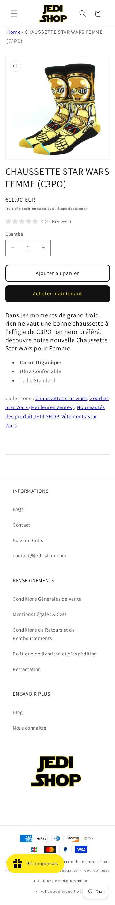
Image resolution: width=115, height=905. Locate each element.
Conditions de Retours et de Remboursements (44, 633)
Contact (21, 524)
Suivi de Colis (28, 540)
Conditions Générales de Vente (47, 599)
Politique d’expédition (61, 891)
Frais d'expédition (20, 208)
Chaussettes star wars (61, 398)
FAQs (18, 509)
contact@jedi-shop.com (39, 555)
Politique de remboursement (61, 880)
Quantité (14, 234)
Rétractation (27, 669)
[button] (14, 13)
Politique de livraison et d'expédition (55, 653)
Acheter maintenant (57, 293)
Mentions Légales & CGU (39, 614)
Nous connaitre (29, 728)
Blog (18, 712)
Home (13, 31)
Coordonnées (96, 870)
